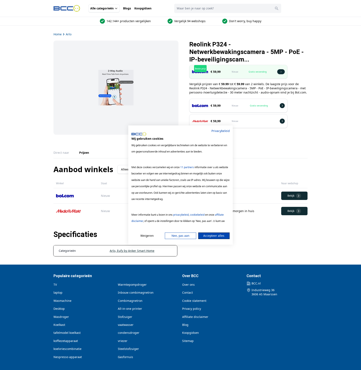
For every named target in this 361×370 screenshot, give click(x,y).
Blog (185, 325)
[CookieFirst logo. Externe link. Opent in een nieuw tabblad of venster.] (138, 134)
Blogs (127, 8)
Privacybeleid (220, 131)
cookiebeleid (197, 214)
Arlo (68, 34)
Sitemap (188, 341)
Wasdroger (61, 317)
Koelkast (59, 325)
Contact (187, 292)
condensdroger (128, 333)
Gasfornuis (125, 357)
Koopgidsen (142, 8)
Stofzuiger (125, 317)
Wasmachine (62, 301)
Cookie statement (194, 301)
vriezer (122, 341)
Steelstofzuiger (128, 349)
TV (55, 285)
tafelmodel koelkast (67, 333)
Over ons (188, 285)
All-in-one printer (130, 309)
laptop (57, 292)
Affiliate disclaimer (195, 317)
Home (57, 34)
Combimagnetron (130, 301)
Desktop (59, 309)
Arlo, (113, 251)
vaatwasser (125, 325)
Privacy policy (191, 309)
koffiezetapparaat (65, 341)
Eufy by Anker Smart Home (135, 251)
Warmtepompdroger (132, 285)
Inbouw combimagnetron (136, 292)
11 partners (187, 167)
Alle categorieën (102, 8)
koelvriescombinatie (67, 349)
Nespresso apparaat (67, 357)
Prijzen (84, 153)
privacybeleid (181, 214)
